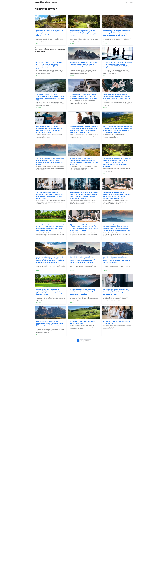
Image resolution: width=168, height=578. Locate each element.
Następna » (87, 340)
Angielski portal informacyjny (46, 2)
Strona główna (129, 2)
